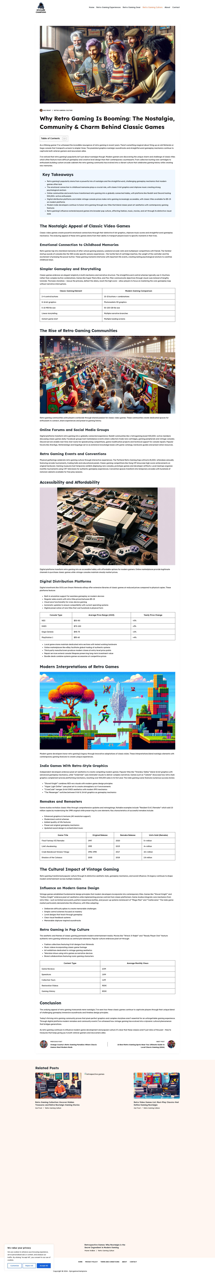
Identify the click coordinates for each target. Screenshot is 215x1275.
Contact (176, 7)
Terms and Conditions (109, 1262)
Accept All (44, 1266)
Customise (14, 1266)
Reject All (29, 1266)
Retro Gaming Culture (152, 7)
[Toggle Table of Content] (63, 139)
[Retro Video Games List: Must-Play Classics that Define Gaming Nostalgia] (157, 1086)
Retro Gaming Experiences (108, 7)
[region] (29, 1257)
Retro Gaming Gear (132, 7)
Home (91, 7)
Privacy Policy (91, 1262)
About (167, 7)
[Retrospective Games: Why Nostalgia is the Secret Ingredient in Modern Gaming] (107, 1157)
